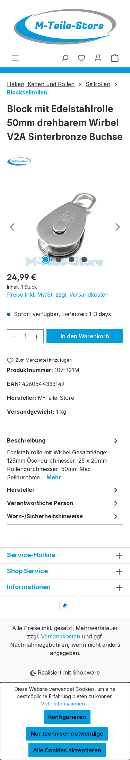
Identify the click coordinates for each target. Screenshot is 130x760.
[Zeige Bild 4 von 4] (84, 259)
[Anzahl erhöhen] (36, 336)
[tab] (63, 458)
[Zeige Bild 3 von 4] (71, 259)
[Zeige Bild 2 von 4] (58, 259)
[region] (65, 227)
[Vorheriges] (12, 226)
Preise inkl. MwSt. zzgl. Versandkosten (58, 294)
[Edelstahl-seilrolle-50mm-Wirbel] (65, 227)
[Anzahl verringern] (14, 336)
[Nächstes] (118, 226)
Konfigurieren (67, 716)
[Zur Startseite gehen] (65, 26)
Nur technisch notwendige (67, 733)
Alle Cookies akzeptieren (67, 750)
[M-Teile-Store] (65, 161)
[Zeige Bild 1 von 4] (46, 259)
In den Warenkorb (85, 336)
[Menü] (15, 58)
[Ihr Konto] (98, 58)
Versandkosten (60, 636)
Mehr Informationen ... (65, 704)
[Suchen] (65, 58)
